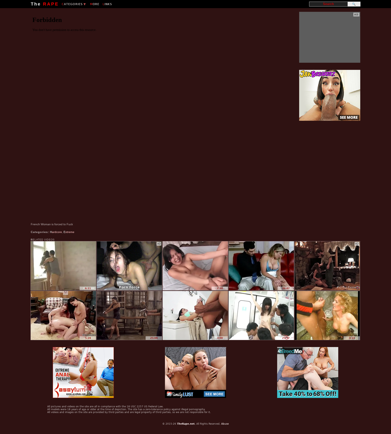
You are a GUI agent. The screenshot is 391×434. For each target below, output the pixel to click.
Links (107, 4)
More (95, 4)
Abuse (225, 423)
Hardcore (56, 232)
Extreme (69, 232)
